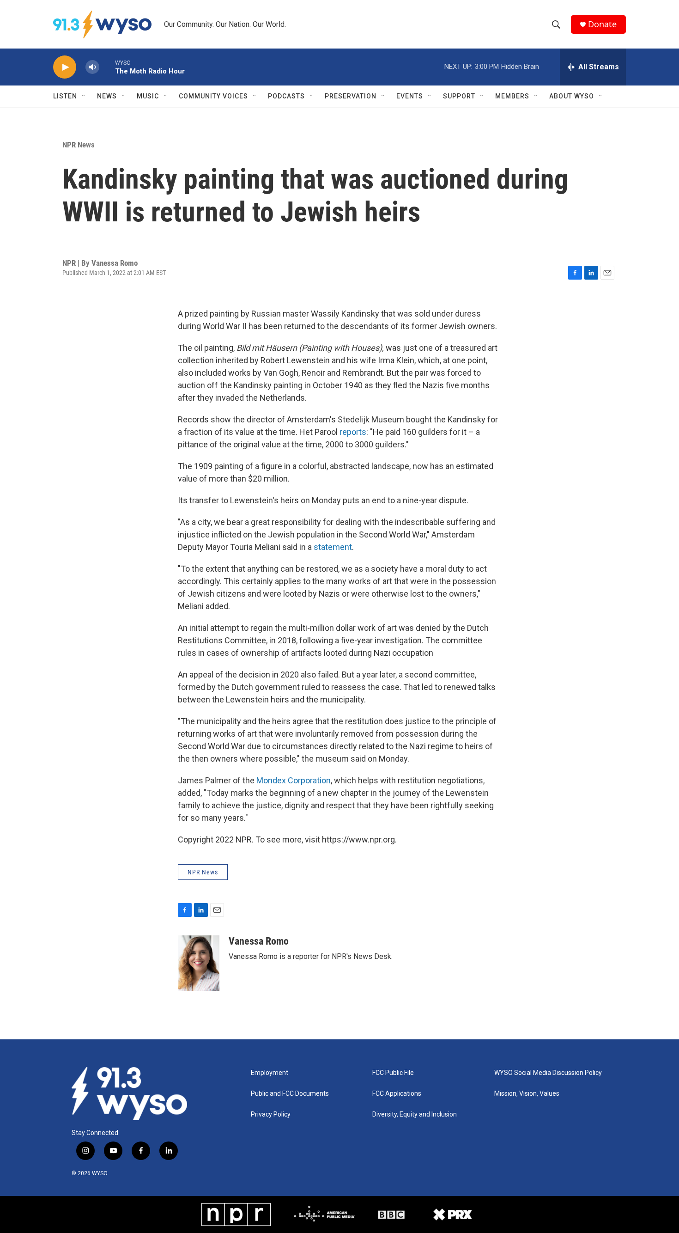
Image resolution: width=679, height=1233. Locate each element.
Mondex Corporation (293, 780)
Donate (602, 24)
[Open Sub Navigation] (84, 96)
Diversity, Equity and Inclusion (414, 1114)
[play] (64, 67)
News (107, 96)
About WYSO (571, 96)
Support (459, 96)
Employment (269, 1072)
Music (148, 96)
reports (353, 432)
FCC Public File (393, 1072)
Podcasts (286, 96)
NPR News (78, 144)
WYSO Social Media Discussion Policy (548, 1072)
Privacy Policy (271, 1114)
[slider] (107, 67)
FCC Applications (396, 1093)
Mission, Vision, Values (526, 1093)
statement (333, 547)
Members (512, 96)
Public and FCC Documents (290, 1093)
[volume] (92, 67)
